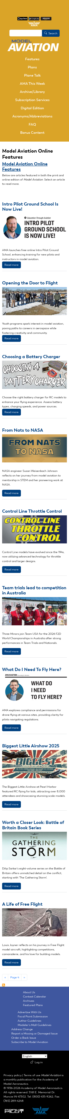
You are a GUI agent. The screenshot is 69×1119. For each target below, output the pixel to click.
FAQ (32, 124)
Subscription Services (32, 100)
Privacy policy (13, 1075)
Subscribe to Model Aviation (29, 1042)
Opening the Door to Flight (30, 282)
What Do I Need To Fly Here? (31, 669)
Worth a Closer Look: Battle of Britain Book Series (33, 825)
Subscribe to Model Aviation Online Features (3, 985)
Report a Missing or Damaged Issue (34, 1033)
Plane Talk (32, 75)
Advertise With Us (29, 1012)
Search (52, 33)
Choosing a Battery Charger (31, 356)
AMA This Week (32, 83)
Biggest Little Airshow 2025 (30, 745)
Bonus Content (32, 132)
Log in (39, 1062)
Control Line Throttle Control (32, 511)
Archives (28, 1000)
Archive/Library (32, 92)
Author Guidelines (29, 1020)
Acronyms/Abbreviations (32, 116)
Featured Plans (33, 1005)
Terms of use (32, 1075)
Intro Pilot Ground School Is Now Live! (30, 206)
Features (32, 59)
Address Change (22, 1029)
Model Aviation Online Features (25, 166)
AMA (44, 1110)
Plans (32, 67)
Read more (11, 264)
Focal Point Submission (33, 1016)
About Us (29, 992)
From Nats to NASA (22, 430)
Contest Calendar (34, 996)
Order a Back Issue (23, 1037)
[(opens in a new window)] (22, 18)
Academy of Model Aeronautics (41, 1088)
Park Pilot (17, 1110)
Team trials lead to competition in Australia (34, 590)
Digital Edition (32, 108)
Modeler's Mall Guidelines (34, 1025)
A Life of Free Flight (22, 904)
